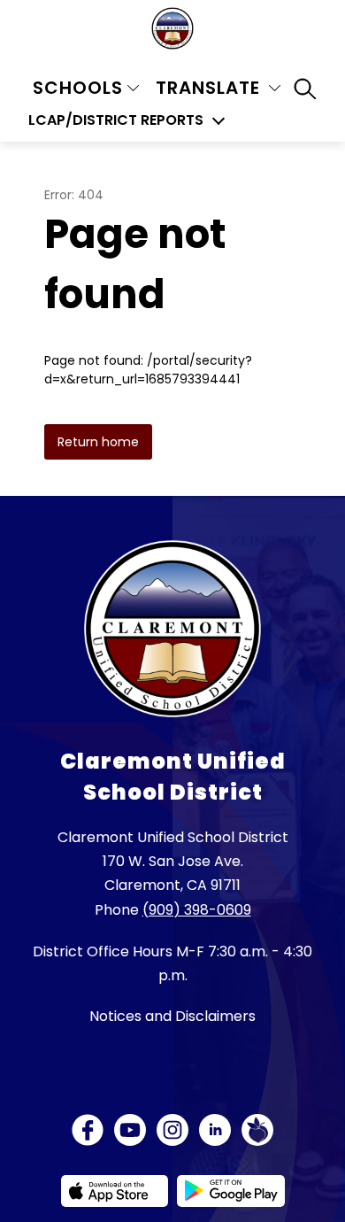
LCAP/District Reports (115, 120)
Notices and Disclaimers (172, 1016)
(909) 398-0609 (196, 910)
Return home (98, 442)
